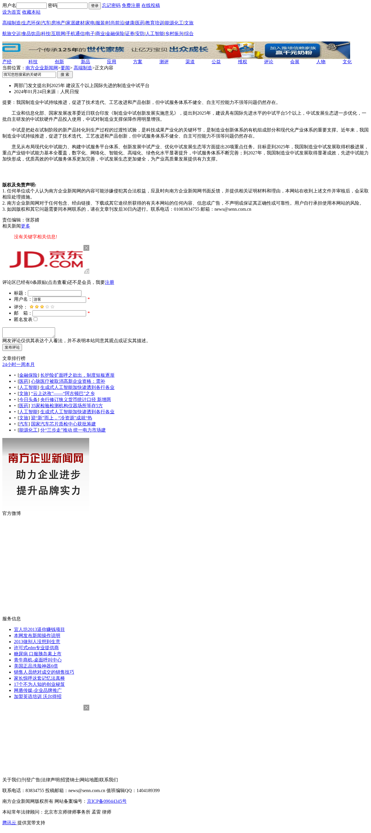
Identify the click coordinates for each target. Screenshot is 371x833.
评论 (268, 61)
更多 (25, 225)
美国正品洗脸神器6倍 (36, 665)
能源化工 (174, 22)
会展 (294, 61)
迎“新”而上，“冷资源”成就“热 (61, 417)
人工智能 (155, 33)
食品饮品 (31, 33)
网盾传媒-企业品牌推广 (38, 690)
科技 (45, 33)
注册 (109, 282)
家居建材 (75, 22)
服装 (100, 22)
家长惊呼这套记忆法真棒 (39, 678)
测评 (164, 61)
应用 (111, 61)
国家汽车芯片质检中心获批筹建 (63, 423)
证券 (129, 33)
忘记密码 (111, 5)
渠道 (190, 61)
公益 (216, 61)
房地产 (58, 22)
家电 (90, 22)
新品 (85, 61)
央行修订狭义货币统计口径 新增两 (75, 399)
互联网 (58, 33)
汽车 (45, 22)
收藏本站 (31, 12)
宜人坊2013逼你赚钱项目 (39, 629)
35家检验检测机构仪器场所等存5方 (67, 405)
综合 (189, 33)
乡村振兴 (174, 33)
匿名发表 (23, 319)
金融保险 (115, 33)
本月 (30, 364)
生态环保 (31, 22)
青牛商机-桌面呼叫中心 (38, 659)
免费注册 (131, 5)
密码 (52, 5)
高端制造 (11, 22)
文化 (347, 61)
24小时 (9, 364)
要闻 (65, 67)
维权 (242, 61)
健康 (129, 22)
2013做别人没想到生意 (37, 641)
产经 (7, 61)
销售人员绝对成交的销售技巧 (44, 672)
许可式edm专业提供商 (36, 647)
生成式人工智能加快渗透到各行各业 (77, 387)
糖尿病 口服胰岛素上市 (37, 653)
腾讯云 (9, 822)
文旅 (189, 22)
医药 (140, 22)
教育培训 (155, 22)
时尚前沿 (115, 22)
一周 (21, 364)
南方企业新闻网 (42, 67)
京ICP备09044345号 (107, 801)
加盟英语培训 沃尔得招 (37, 696)
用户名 (9, 5)
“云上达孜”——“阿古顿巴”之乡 (63, 393)
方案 (137, 61)
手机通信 (75, 33)
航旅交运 (11, 33)
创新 (59, 61)
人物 (320, 61)
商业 (100, 33)
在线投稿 (150, 5)
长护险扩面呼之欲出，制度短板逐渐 (77, 375)
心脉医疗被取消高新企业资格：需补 (68, 381)
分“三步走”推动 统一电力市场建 (73, 430)
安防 (140, 33)
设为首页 (11, 12)
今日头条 (28, 399)
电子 (90, 33)
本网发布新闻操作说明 (37, 635)
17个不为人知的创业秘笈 (39, 684)
